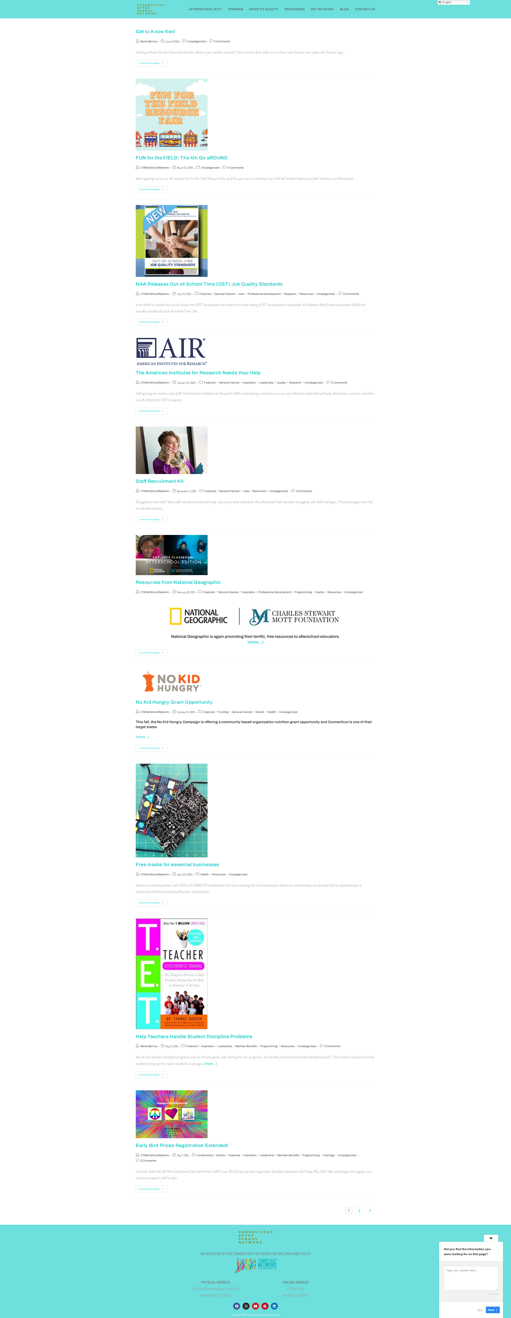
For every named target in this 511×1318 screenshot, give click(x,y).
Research (290, 293)
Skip (480, 1309)
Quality (281, 382)
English (447, 2)
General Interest (224, 293)
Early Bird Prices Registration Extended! (182, 1145)
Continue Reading (153, 62)
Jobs (241, 293)
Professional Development (264, 293)
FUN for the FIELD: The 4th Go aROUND (182, 157)
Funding (223, 712)
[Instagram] (246, 1306)
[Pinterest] (264, 1306)
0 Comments (222, 41)
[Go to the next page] (370, 1211)
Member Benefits (246, 1046)
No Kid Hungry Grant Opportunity (174, 702)
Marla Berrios (148, 41)
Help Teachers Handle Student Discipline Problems (194, 1036)
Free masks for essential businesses (177, 864)
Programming (303, 592)
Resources (306, 293)
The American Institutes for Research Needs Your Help (198, 372)
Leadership (266, 382)
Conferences (205, 1155)
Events (220, 1155)
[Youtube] (255, 1306)
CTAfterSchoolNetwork (154, 167)
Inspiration (249, 382)
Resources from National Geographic (178, 582)
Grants (260, 712)
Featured (205, 293)
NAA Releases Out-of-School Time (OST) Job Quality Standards (209, 284)
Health (271, 712)
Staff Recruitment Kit (160, 481)
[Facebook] (236, 1306)
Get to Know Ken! (156, 31)
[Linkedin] (274, 1306)
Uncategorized (196, 41)
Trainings (328, 1155)
